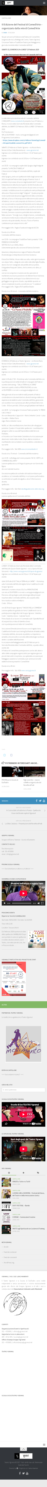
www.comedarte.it (17, 121)
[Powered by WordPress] (17, 1467)
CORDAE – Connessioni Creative (23, 1216)
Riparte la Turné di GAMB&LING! (14, 916)
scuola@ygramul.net (21, 1336)
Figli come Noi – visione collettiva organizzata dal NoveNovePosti (32, 782)
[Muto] (39, 903)
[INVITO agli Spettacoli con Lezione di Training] (6, 1228)
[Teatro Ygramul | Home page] (9, 3)
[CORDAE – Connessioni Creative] (6, 1217)
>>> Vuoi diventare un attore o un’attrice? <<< (17, 869)
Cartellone (6, 18)
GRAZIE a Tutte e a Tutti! (21, 1181)
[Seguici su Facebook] (36, 800)
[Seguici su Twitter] (40, 800)
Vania (5, 33)
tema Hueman (33, 1468)
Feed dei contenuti (10, 1251)
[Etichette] (38, 1172)
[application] (23, 893)
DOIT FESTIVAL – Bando (21, 1205)
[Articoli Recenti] (9, 1172)
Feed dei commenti (10, 1257)
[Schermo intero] (42, 903)
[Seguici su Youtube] (44, 800)
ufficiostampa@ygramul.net (22, 1342)
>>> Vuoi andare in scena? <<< (12, 1074)
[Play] (5, 903)
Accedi (6, 1246)
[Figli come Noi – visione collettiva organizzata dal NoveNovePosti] (34, 772)
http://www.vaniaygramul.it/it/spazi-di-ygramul (26, 571)
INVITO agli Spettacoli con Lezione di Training (28, 1228)
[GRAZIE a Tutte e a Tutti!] (6, 1181)
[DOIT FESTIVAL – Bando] (6, 1205)
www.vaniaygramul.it (28, 670)
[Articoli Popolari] (23, 1172)
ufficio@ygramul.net (20, 1331)
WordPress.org (9, 1262)
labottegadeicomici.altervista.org (32, 489)
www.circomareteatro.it (29, 449)
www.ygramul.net (33, 150)
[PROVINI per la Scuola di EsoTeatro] (12, 772)
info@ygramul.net (12, 854)
